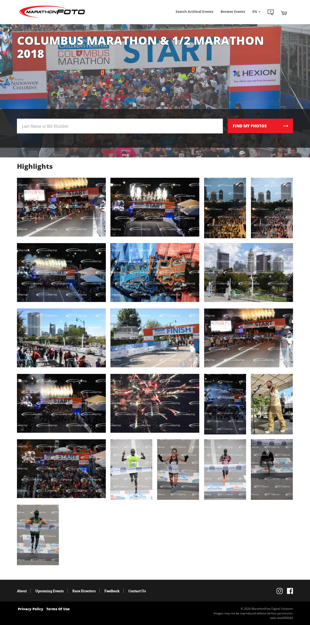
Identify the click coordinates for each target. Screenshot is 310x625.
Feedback (112, 591)
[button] (270, 13)
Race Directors (84, 591)
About (22, 591)
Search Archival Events (194, 11)
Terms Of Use (58, 609)
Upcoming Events (49, 591)
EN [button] (255, 11)
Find (250, 126)
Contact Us (137, 591)
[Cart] (284, 13)
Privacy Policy (30, 609)
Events (233, 11)
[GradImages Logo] (52, 17)
